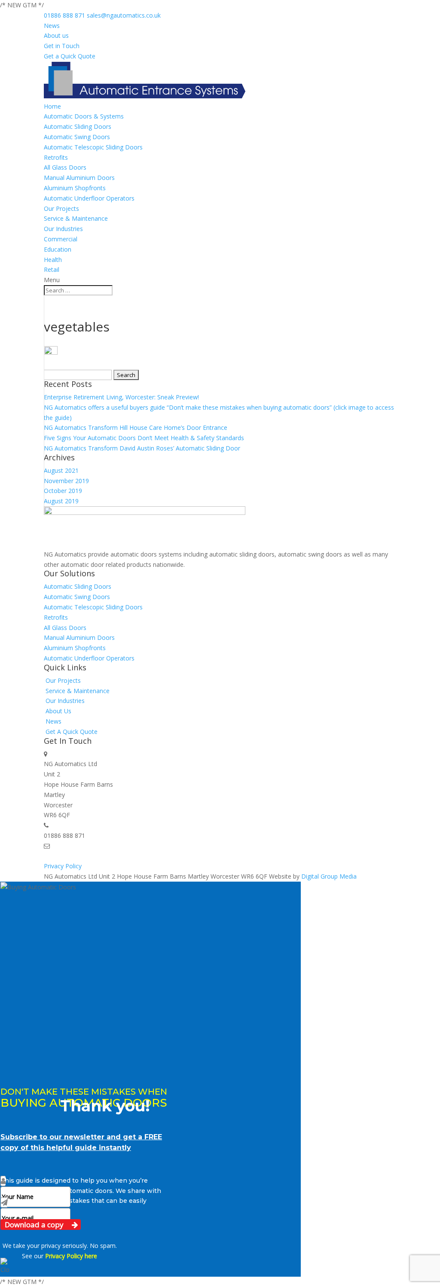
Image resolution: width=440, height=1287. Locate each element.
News (52, 25)
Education (57, 249)
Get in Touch (61, 46)
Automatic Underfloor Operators (89, 198)
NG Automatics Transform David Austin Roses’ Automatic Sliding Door (142, 448)
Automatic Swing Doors (77, 137)
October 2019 (63, 491)
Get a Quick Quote (69, 56)
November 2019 (66, 481)
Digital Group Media (329, 876)
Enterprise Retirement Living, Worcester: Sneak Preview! (121, 397)
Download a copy (35, 1224)
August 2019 (61, 501)
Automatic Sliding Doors (77, 126)
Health (53, 260)
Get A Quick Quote (72, 731)
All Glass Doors (65, 167)
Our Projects (61, 208)
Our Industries (63, 229)
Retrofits (56, 157)
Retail (51, 269)
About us (56, 35)
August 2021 (61, 470)
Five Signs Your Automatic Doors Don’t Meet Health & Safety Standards (144, 438)
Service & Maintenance (76, 218)
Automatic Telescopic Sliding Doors (93, 147)
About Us (58, 711)
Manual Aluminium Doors (79, 177)
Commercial (60, 239)
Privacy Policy (63, 866)
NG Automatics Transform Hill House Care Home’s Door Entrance (135, 427)
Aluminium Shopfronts (75, 188)
